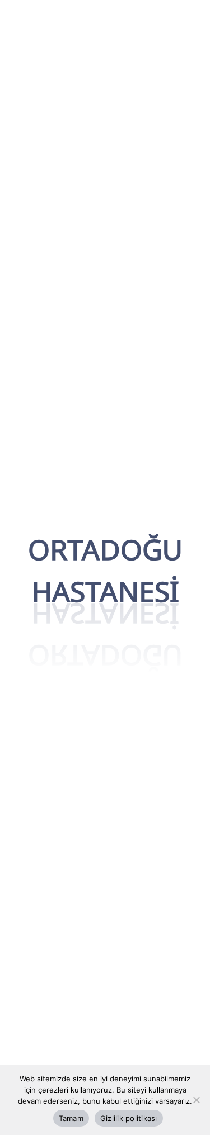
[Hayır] (196, 1099)
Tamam (71, 1118)
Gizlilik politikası (128, 1118)
